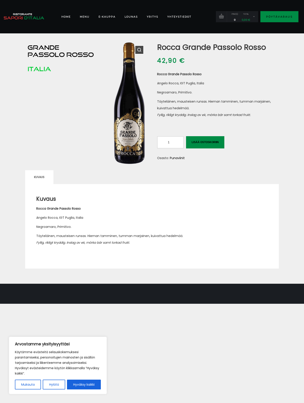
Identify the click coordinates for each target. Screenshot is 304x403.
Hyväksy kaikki (84, 384)
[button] (139, 49)
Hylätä (54, 384)
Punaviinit (177, 158)
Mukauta (28, 384)
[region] (58, 365)
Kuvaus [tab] (39, 177)
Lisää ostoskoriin (205, 142)
